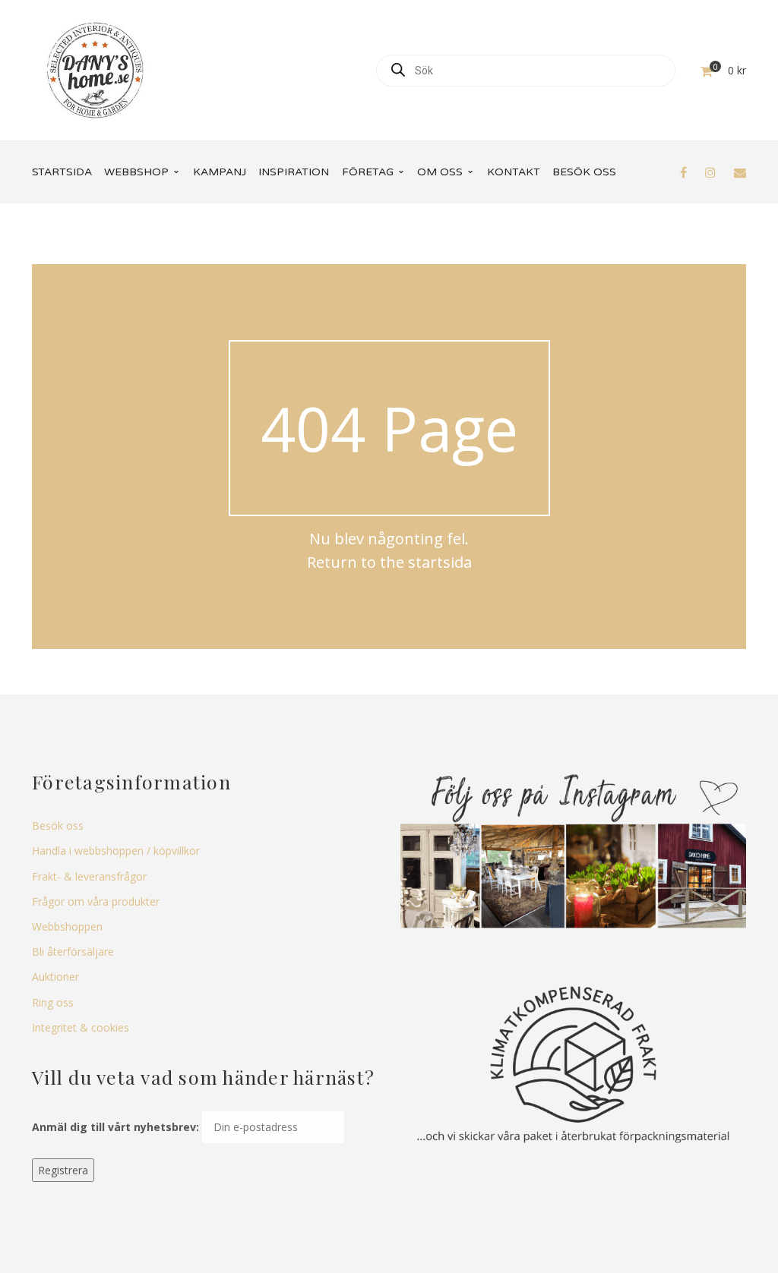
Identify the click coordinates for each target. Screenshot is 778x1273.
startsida (440, 562)
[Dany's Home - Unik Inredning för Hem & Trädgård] (95, 68)
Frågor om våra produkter (96, 901)
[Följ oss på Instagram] (710, 172)
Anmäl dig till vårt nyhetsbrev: (115, 1127)
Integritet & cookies (80, 1027)
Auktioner (55, 976)
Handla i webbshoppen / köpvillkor (116, 850)
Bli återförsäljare (73, 951)
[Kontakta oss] (740, 172)
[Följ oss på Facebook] (683, 172)
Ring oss (53, 1002)
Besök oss (58, 825)
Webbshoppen (67, 926)
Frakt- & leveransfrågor (89, 876)
